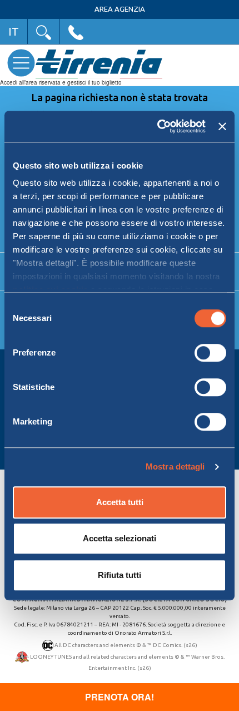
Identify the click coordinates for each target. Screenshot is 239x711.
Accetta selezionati (119, 538)
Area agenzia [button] (119, 9)
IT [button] (13, 31)
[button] (43, 31)
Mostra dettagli (175, 466)
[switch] (210, 353)
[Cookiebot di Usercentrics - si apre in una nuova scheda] (157, 126)
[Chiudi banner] (222, 126)
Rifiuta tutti (119, 575)
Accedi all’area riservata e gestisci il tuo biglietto (61, 82)
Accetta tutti (119, 502)
